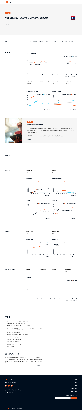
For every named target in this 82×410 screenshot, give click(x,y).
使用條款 (13, 408)
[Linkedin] (9, 386)
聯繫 (68, 1)
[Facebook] (6, 386)
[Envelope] (12, 386)
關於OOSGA (73, 1)
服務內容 (62, 1)
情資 (58, 1)
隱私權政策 (19, 408)
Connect (7, 408)
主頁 (53, 1)
